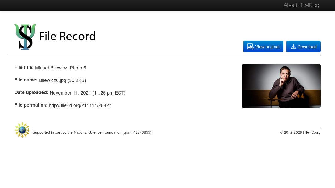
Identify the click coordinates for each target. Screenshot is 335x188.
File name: (26, 79)
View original (267, 47)
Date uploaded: (31, 92)
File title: (24, 67)
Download (307, 47)
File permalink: (31, 104)
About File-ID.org (302, 5)
